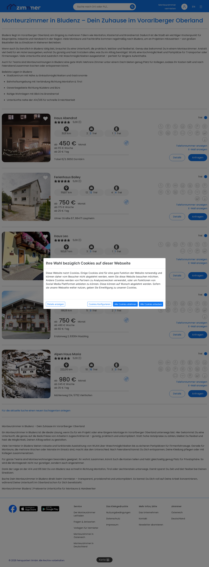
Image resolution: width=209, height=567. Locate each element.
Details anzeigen (55, 304)
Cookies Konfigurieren (99, 304)
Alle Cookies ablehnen (125, 304)
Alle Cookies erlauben (151, 304)
